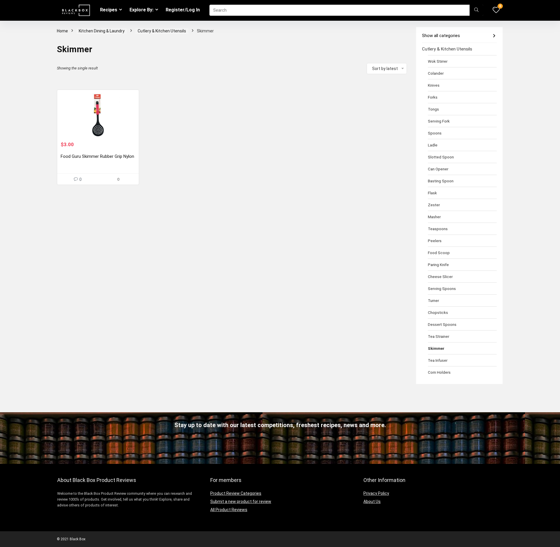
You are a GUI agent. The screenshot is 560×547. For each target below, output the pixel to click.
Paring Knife (438, 264)
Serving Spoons (442, 288)
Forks (433, 97)
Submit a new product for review (240, 501)
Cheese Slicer (440, 276)
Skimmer (436, 348)
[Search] (476, 10)
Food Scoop (439, 252)
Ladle (433, 145)
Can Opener (438, 169)
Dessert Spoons (442, 324)
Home (62, 31)
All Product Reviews (228, 509)
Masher (434, 216)
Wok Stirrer (437, 61)
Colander (436, 73)
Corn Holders (439, 372)
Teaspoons (438, 228)
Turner (433, 300)
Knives (434, 85)
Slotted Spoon (441, 157)
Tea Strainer (438, 336)
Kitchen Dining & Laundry (102, 31)
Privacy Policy (376, 493)
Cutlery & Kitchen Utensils (162, 31)
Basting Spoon (441, 181)
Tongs (433, 109)
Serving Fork (439, 121)
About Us (372, 501)
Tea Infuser (437, 360)
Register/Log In (183, 10)
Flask (432, 193)
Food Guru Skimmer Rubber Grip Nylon (97, 156)
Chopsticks (438, 312)
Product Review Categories (235, 493)
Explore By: (141, 10)
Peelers (435, 240)
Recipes (108, 10)
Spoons (435, 133)
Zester (434, 204)
